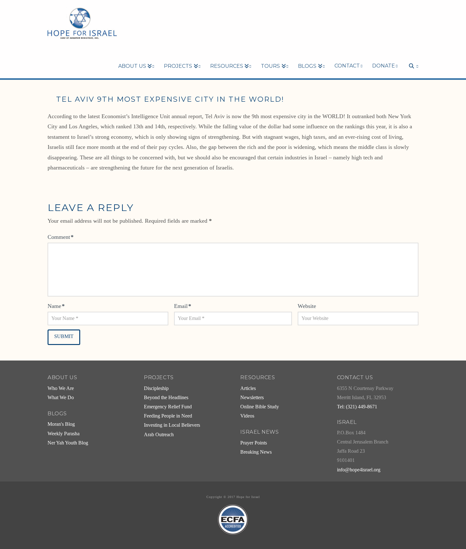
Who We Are (61, 388)
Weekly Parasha (64, 434)
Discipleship (156, 388)
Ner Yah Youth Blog (68, 443)
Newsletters (252, 397)
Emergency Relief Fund (168, 407)
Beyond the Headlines (166, 397)
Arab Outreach (159, 434)
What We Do (61, 397)
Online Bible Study (259, 407)
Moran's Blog (61, 424)
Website (307, 306)
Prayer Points (253, 443)
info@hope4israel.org (358, 470)
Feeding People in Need (168, 416)
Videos (247, 416)
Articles (248, 388)
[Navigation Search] (410, 55)
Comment (61, 237)
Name (56, 306)
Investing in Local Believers (172, 425)
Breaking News (256, 452)
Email (182, 306)
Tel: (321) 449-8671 (357, 407)
